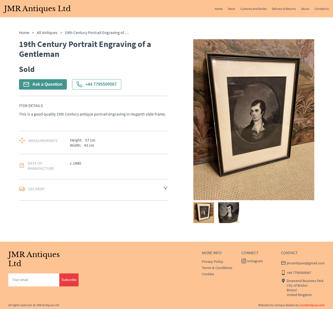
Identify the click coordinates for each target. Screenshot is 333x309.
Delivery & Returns (284, 9)
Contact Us (322, 9)
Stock (231, 9)
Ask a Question (47, 84)
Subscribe (68, 280)
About (305, 9)
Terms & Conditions (217, 267)
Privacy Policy (212, 261)
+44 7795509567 (101, 84)
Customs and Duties (253, 9)
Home (219, 9)
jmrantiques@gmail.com (306, 263)
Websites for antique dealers (276, 305)
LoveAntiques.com (312, 305)
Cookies (208, 274)
